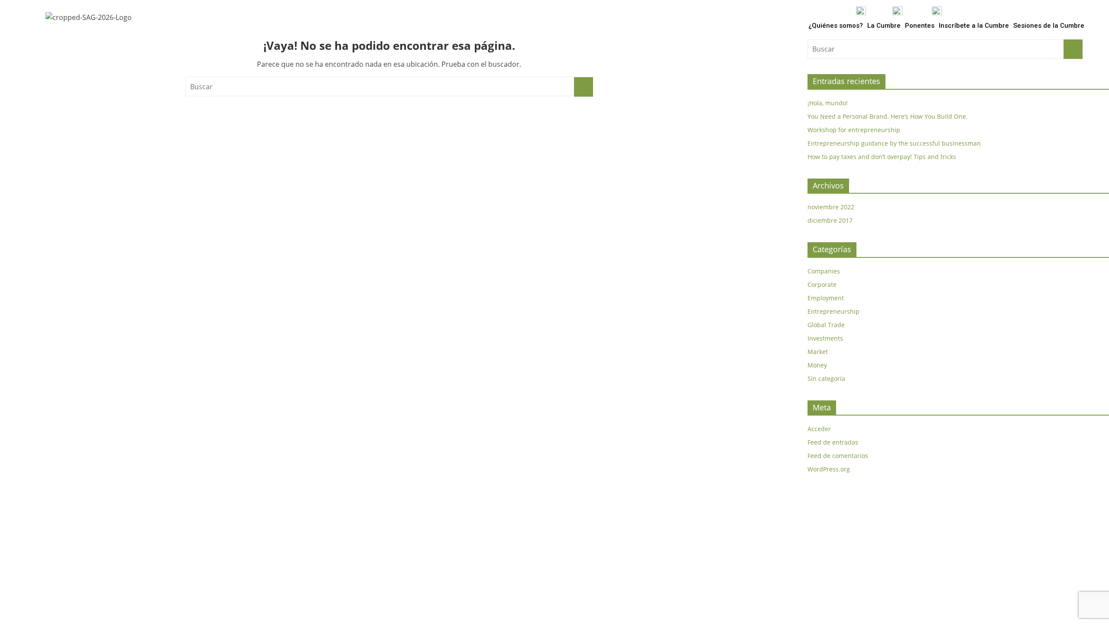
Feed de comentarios (837, 456)
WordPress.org (828, 469)
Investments (825, 338)
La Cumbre (884, 25)
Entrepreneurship (833, 311)
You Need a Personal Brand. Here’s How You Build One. (887, 116)
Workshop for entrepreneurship (853, 130)
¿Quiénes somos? (835, 25)
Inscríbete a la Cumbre (974, 25)
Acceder (819, 429)
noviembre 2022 (830, 207)
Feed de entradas (832, 442)
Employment (825, 298)
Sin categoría (826, 378)
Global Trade (826, 325)
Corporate (822, 284)
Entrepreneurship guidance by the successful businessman (894, 143)
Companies (823, 271)
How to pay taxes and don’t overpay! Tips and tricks (881, 157)
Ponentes (919, 25)
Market (817, 352)
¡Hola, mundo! (827, 103)
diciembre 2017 (830, 220)
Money (817, 365)
